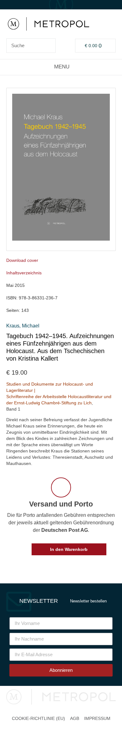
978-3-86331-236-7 (38, 297)
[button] (61, 67)
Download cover (22, 260)
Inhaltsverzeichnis (24, 272)
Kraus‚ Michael (22, 325)
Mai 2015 (15, 285)
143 (25, 310)
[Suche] (48, 45)
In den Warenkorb (69, 549)
